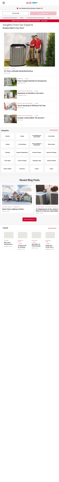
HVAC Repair (7, 68)
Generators (20, 78)
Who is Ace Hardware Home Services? (8, 243)
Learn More (44, 20)
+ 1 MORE (13, 68)
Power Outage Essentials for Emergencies (32, 81)
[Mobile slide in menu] (3, 3)
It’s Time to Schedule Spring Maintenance (18, 71)
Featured (6, 240)
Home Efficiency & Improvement (25, 103)
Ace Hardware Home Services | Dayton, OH (31, 8)
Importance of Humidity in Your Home (30, 93)
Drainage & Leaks (20, 241)
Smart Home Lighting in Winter (13, 209)
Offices (21, 18)
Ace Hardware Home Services (10, 18)
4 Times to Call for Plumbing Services (22, 246)
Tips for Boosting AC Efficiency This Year (31, 105)
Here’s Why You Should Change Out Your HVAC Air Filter (36, 245)
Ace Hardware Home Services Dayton (35, 18)
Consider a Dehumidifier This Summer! (30, 118)
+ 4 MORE (20, 243)
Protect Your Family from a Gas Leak (49, 246)
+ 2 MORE (27, 78)
